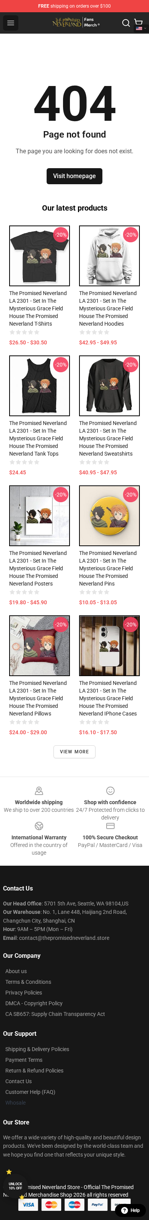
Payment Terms (23, 1060)
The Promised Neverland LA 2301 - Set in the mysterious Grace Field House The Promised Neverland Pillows (38, 698)
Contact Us (18, 1081)
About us (16, 971)
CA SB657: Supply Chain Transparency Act (55, 1014)
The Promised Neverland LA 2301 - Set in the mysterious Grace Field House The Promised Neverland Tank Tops (38, 438)
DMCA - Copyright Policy (34, 1003)
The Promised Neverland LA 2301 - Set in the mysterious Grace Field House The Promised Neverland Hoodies (108, 308)
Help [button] (135, 1210)
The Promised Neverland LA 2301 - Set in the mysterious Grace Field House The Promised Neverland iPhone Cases (108, 698)
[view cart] (138, 23)
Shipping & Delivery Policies (37, 1049)
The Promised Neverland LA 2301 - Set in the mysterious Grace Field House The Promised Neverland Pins (108, 568)
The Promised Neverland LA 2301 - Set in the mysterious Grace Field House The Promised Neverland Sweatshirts (108, 438)
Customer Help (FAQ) (30, 1092)
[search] (126, 23)
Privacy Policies (23, 993)
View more (74, 751)
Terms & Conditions (28, 982)
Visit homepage (74, 176)
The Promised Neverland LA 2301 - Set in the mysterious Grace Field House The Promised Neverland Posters (38, 568)
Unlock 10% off (15, 1186)
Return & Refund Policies (34, 1071)
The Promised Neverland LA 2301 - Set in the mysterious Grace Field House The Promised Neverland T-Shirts (38, 308)
